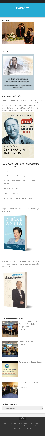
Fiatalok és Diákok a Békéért (14, 193)
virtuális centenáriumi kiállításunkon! (22, 111)
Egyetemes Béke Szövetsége (15, 176)
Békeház (22, 8)
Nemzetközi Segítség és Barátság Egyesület (20, 198)
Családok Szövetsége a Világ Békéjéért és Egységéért (18, 182)
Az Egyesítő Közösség (12, 171)
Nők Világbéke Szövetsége (13, 188)
